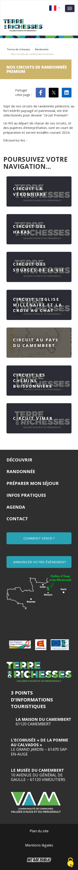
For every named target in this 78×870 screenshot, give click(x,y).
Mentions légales (39, 845)
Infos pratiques (26, 495)
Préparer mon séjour (32, 483)
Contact (17, 519)
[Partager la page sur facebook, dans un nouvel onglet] (41, 92)
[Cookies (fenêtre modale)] (70, 862)
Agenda (15, 507)
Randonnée (42, 49)
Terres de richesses (18, 49)
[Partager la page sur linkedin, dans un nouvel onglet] (67, 92)
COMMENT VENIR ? (39, 538)
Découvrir (19, 460)
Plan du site (39, 831)
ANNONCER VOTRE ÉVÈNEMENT (39, 562)
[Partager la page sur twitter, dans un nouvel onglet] (53, 92)
